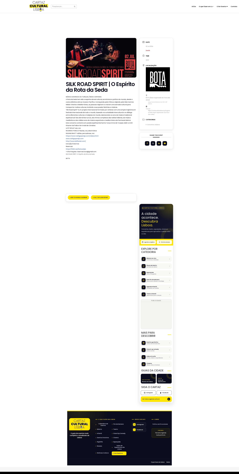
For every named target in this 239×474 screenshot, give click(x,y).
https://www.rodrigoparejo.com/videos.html (82, 136)
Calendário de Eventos (103, 424)
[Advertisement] (119, 21)
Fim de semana (165, 242)
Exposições (117, 442)
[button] (213, 6)
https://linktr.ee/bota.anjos (76, 149)
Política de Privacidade (160, 424)
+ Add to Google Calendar (78, 197)
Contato (234, 6)
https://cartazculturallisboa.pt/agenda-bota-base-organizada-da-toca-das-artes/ (159, 112)
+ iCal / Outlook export (100, 197)
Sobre (157, 419)
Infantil (99, 433)
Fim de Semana (118, 424)
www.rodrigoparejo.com (74, 139)
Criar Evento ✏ (222, 6)
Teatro (115, 429)
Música (99, 429)
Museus (99, 446)
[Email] (165, 143)
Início (194, 6)
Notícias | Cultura (103, 453)
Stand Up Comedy (119, 433)
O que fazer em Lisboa (106, 419)
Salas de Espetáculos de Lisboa (119, 447)
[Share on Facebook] (147, 143)
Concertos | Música (153, 125)
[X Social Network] (153, 143)
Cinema (116, 438)
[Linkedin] (159, 143)
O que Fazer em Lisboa (157, 462)
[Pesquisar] (75, 6)
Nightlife (100, 442)
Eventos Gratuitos (103, 438)
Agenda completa (149, 242)
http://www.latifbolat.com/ (76, 141)
